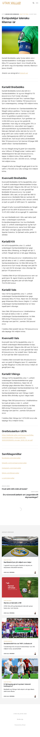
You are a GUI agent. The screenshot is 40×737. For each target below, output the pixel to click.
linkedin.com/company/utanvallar (14, 463)
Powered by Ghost (20, 725)
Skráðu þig (20, 719)
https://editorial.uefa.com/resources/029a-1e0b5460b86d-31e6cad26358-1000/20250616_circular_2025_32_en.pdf (18, 437)
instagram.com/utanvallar (11, 468)
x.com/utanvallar (8, 478)
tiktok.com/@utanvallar (10, 473)
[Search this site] (33, 3)
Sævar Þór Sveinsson (12, 14)
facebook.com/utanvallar (11, 458)
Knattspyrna (24, 14)
